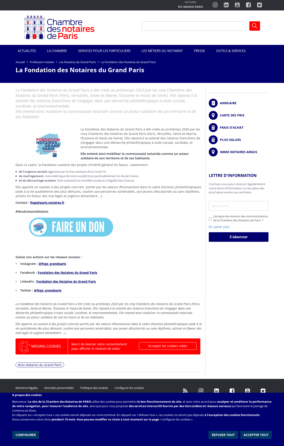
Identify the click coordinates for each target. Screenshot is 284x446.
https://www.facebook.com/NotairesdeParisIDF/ (231, 391)
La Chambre (57, 50)
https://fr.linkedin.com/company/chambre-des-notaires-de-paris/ (216, 391)
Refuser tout (223, 435)
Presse (199, 50)
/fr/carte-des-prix (238, 115)
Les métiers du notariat (162, 50)
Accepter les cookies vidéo (167, 346)
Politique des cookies (94, 388)
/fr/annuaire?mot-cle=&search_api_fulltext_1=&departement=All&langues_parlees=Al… (238, 103)
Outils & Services (231, 50)
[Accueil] (59, 27)
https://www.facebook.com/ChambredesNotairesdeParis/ (248, 5)
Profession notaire (42, 62)
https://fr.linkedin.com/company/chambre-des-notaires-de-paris (226, 5)
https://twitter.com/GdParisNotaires (262, 391)
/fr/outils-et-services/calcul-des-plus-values (238, 139)
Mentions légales (27, 388)
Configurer (26, 435)
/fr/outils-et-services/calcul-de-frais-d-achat (238, 127)
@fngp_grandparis (52, 264)
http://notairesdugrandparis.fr (190, 5)
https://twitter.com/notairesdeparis (259, 5)
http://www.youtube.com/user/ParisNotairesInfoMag (237, 5)
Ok (254, 26)
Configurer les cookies (129, 388)
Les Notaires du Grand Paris (77, 62)
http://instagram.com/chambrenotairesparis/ (215, 5)
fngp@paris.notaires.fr (47, 202)
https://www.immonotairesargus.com (238, 152)
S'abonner (239, 236)
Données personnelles (59, 388)
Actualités (27, 50)
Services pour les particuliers (104, 50)
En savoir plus (219, 227)
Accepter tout (256, 435)
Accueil (20, 62)
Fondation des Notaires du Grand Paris (67, 272)
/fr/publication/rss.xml (185, 391)
